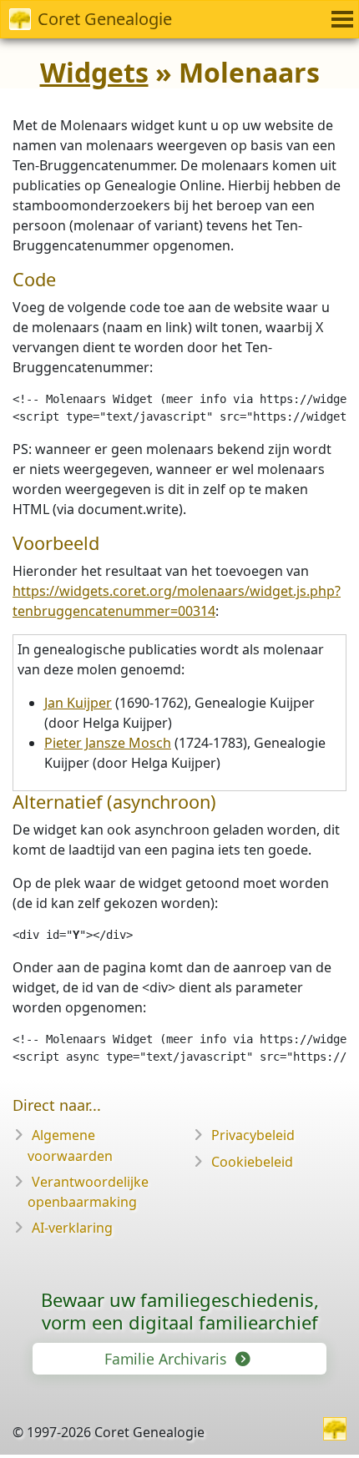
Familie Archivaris (167, 1359)
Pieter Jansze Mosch (107, 743)
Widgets (94, 72)
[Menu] (339, 19)
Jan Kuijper (78, 703)
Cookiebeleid (252, 1162)
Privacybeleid (253, 1135)
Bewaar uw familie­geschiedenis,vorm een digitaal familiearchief (180, 1310)
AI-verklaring (72, 1227)
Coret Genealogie (105, 19)
